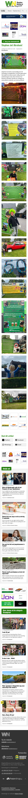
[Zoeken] (23, 11)
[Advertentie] (5, 26)
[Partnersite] (7, 757)
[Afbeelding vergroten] (14, 61)
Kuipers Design (19, 793)
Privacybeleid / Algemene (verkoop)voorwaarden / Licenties (10, 788)
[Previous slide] (2, 778)
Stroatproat (4, 50)
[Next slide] (25, 778)
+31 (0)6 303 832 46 (6, 773)
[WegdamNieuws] (14, 4)
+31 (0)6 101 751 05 (6, 770)
